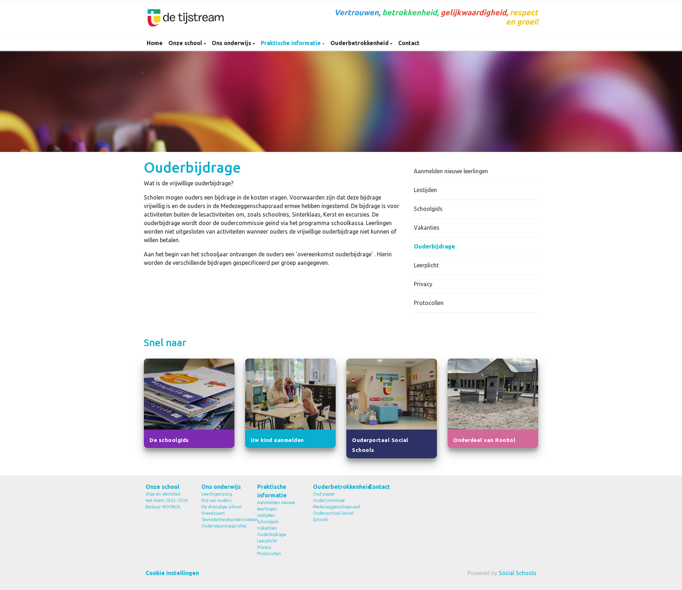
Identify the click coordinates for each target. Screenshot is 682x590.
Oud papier (324, 494)
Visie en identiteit (163, 494)
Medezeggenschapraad (335, 506)
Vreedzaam (213, 513)
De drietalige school (221, 506)
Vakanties (426, 227)
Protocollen (429, 303)
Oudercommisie (329, 500)
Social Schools (517, 573)
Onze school (186, 43)
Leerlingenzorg (216, 494)
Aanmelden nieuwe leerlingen (451, 171)
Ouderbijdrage (434, 246)
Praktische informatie (291, 43)
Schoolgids (428, 209)
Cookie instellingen (172, 573)
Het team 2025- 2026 (167, 500)
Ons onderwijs (232, 43)
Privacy (423, 284)
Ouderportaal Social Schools (333, 516)
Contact (409, 43)
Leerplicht (426, 265)
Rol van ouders (216, 500)
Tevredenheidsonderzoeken (224, 519)
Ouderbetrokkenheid (360, 43)
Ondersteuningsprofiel (224, 526)
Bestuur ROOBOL (163, 506)
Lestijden (425, 190)
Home (155, 43)
